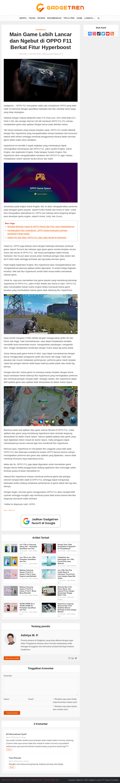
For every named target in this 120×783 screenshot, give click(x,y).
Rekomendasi (54, 18)
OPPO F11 (12, 510)
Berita (23, 18)
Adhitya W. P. (58, 54)
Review (41, 18)
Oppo (6, 510)
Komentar (8, 676)
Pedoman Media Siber (51, 780)
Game (79, 18)
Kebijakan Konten (37, 780)
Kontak (14, 780)
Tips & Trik (69, 18)
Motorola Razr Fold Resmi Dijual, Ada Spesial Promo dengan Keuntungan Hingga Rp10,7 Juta (66, 591)
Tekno (32, 18)
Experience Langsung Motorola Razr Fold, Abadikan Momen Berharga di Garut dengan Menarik (67, 608)
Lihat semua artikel (12, 658)
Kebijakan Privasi (24, 780)
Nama (7, 699)
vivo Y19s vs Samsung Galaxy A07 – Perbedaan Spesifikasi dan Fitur (28, 546)
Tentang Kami (6, 780)
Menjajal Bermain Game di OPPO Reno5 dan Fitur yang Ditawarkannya (40, 226)
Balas (9, 749)
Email (31, 699)
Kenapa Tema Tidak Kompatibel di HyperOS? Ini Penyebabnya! (67, 546)
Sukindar (73, 551)
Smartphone (41, 30)
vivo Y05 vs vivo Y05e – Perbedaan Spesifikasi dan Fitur (28, 559)
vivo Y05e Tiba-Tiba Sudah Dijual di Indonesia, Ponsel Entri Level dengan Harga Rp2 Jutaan (66, 574)
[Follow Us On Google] (40, 521)
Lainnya (88, 18)
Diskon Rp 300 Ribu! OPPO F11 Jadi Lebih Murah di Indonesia (36, 237)
